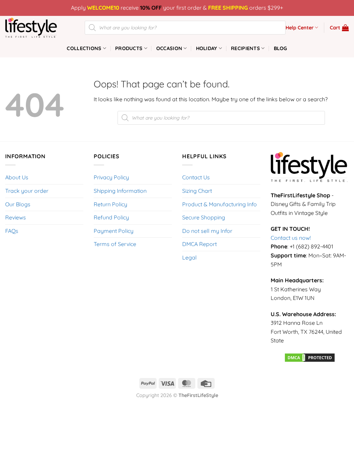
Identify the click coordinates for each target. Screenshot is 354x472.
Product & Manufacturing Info (219, 204)
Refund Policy (111, 217)
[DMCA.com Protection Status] (310, 356)
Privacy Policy (111, 177)
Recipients (245, 48)
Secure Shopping (203, 217)
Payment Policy (113, 230)
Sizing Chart (197, 190)
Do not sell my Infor (207, 230)
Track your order (26, 190)
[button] (339, 27)
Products (128, 48)
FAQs (11, 230)
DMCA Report (199, 243)
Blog (280, 48)
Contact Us (196, 177)
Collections (84, 48)
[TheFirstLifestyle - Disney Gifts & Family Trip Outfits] (39, 27)
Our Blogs (17, 204)
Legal (189, 257)
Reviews (15, 217)
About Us (16, 177)
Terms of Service (115, 243)
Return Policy (110, 204)
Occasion (169, 48)
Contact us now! (291, 237)
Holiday (206, 48)
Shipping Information (120, 190)
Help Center (300, 28)
